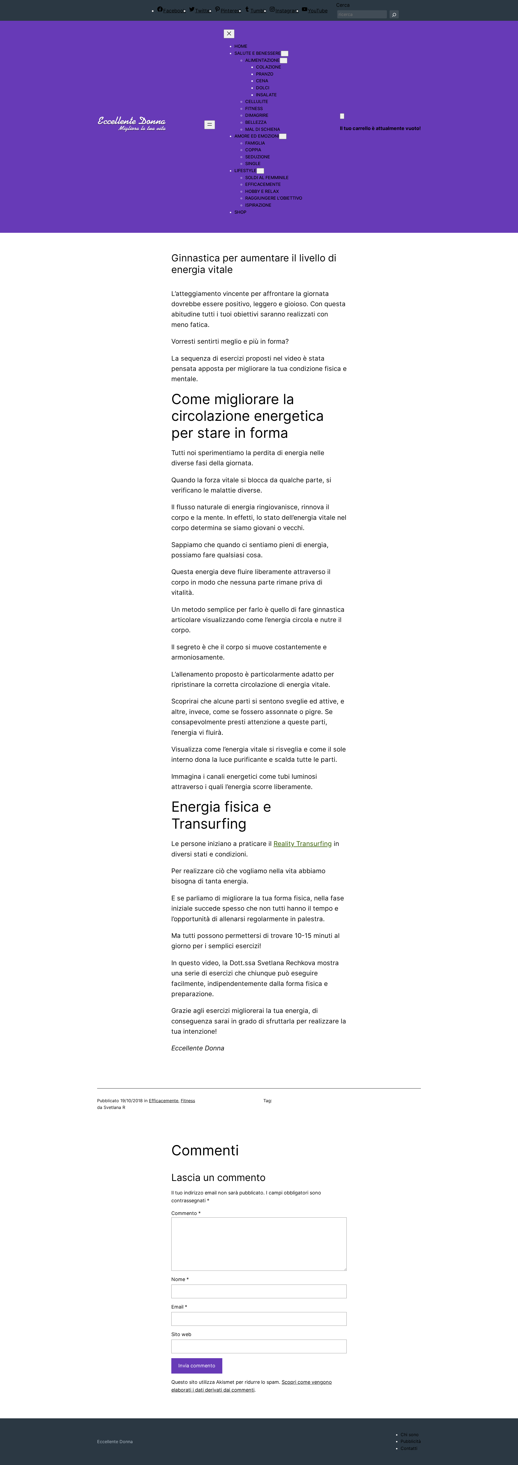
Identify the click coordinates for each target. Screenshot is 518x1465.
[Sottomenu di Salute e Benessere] (284, 53)
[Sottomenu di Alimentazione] (283, 60)
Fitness (188, 1100)
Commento (186, 1213)
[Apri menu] (209, 124)
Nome (180, 1279)
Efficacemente (163, 1100)
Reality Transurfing (303, 844)
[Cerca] (394, 14)
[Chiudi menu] (229, 33)
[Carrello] (342, 116)
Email (179, 1307)
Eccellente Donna (115, 1441)
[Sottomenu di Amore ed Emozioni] (283, 136)
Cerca (343, 5)
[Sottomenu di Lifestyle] (260, 171)
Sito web (181, 1334)
